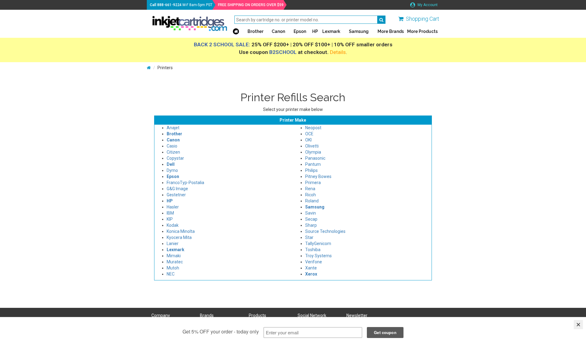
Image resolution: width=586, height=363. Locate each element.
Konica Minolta (181, 231)
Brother (255, 31)
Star (309, 237)
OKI (308, 139)
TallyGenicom (318, 243)
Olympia (313, 152)
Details (338, 52)
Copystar (175, 158)
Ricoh (310, 194)
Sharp (311, 225)
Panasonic (315, 158)
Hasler (173, 207)
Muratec (175, 261)
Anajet (173, 127)
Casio (172, 146)
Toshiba (312, 249)
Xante (311, 267)
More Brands (391, 31)
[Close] (578, 324)
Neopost (313, 127)
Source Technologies (325, 231)
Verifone (313, 261)
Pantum (313, 164)
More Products (422, 31)
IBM (170, 213)
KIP (170, 219)
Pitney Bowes (318, 176)
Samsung (359, 31)
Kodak (173, 225)
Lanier (173, 243)
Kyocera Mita (179, 237)
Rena (310, 188)
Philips (311, 170)
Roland (312, 200)
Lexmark (331, 31)
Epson (300, 31)
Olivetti (312, 146)
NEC (171, 274)
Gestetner (176, 194)
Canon (278, 31)
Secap (311, 219)
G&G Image (177, 188)
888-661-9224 (169, 5)
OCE (309, 133)
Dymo (172, 170)
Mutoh (173, 267)
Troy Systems (318, 255)
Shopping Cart (422, 19)
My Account (427, 5)
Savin (310, 213)
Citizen (173, 152)
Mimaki (174, 255)
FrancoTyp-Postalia (185, 182)
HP (315, 31)
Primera (313, 182)
